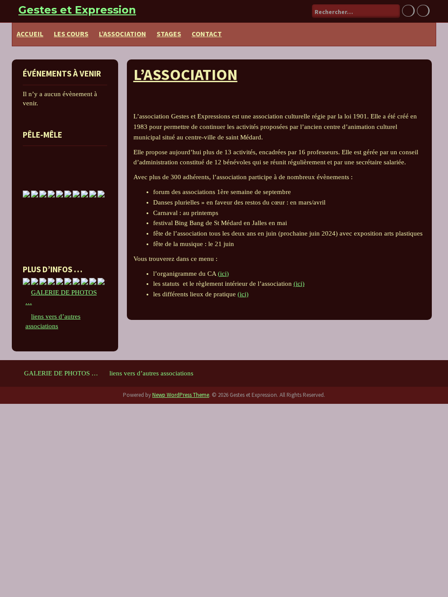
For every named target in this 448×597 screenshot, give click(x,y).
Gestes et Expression (77, 9)
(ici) (223, 273)
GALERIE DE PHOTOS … (61, 373)
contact (207, 33)
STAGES (169, 33)
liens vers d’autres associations (151, 373)
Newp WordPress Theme (180, 395)
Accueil (30, 33)
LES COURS (71, 33)
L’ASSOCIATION (122, 33)
